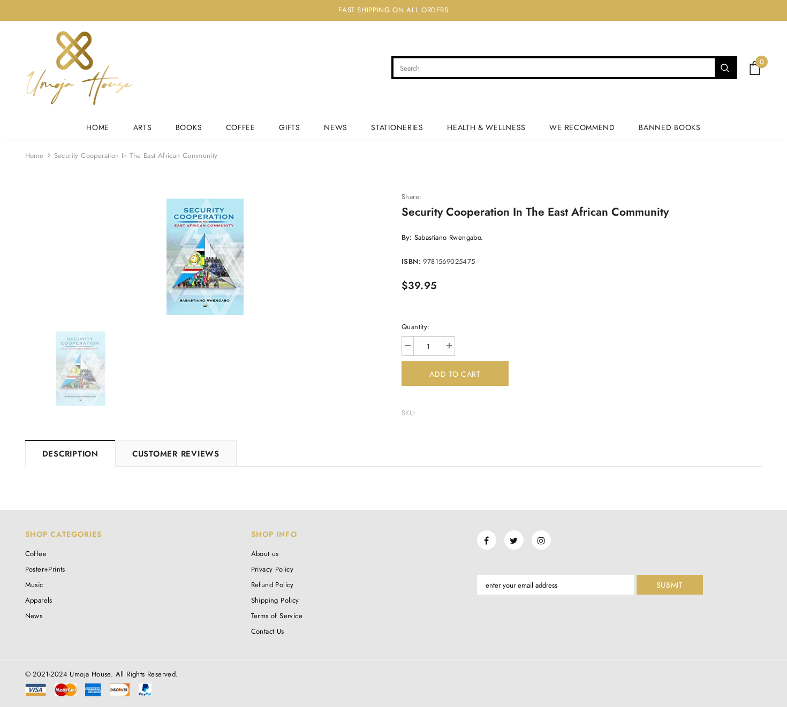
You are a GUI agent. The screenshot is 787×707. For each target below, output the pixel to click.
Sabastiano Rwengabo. (448, 237)
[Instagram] (541, 540)
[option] (205, 257)
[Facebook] (486, 540)
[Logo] (79, 68)
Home (34, 155)
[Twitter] (514, 540)
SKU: (409, 413)
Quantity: (416, 327)
